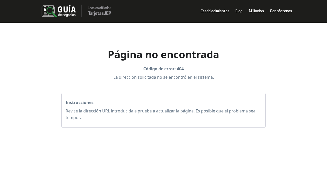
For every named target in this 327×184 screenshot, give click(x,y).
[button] (215, 11)
